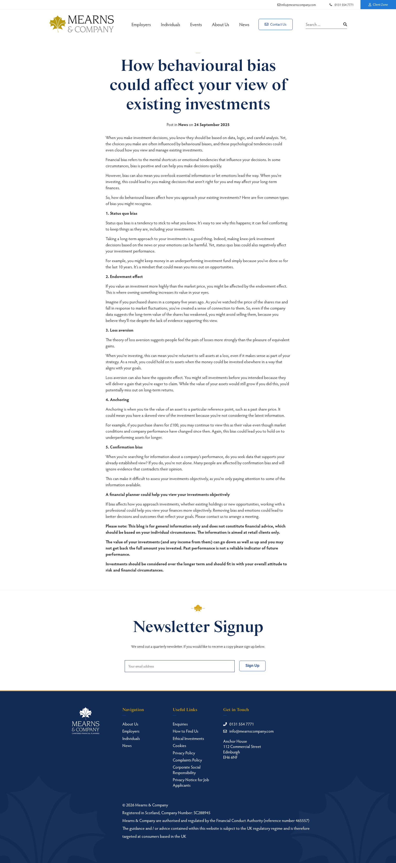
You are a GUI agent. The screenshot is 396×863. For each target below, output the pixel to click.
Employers (141, 24)
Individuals (170, 24)
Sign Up (252, 666)
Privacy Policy (184, 753)
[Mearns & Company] (81, 24)
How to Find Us (185, 731)
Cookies (179, 745)
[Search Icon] (345, 24)
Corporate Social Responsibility (187, 769)
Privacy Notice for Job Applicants (191, 782)
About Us (220, 24)
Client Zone (380, 4)
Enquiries (180, 724)
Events (196, 24)
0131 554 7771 (344, 5)
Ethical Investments (188, 738)
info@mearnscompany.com (298, 5)
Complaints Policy (187, 760)
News (244, 24)
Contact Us (278, 24)
